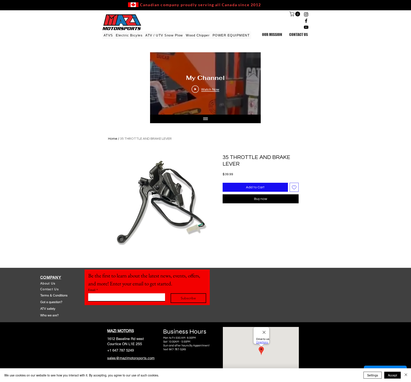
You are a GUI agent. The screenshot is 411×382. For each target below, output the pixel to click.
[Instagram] (306, 14)
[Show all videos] (205, 119)
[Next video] (251, 83)
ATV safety (47, 308)
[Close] (405, 375)
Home (112, 138)
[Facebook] (306, 21)
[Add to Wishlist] (294, 187)
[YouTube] (306, 27)
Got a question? (51, 302)
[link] (295, 14)
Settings (372, 375)
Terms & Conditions (54, 295)
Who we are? (49, 315)
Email (93, 290)
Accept (392, 375)
